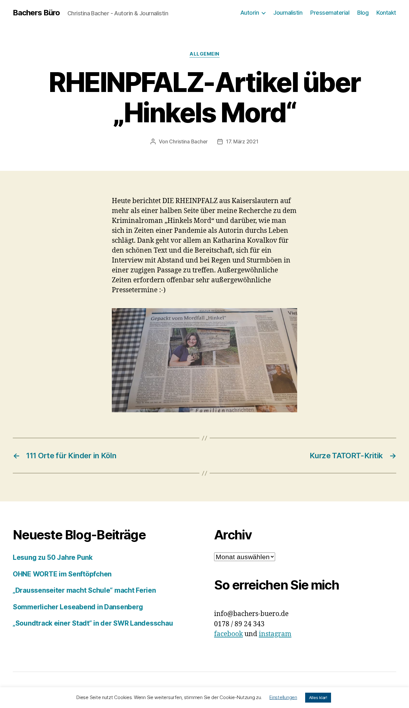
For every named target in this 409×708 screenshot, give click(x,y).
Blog (362, 12)
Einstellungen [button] (283, 697)
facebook (228, 634)
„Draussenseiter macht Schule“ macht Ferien (84, 590)
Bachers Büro (36, 13)
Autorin (249, 12)
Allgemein (204, 54)
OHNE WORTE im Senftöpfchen (62, 574)
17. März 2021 (242, 141)
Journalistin (287, 12)
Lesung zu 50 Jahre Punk (53, 557)
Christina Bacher (188, 141)
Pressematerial (329, 12)
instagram (275, 634)
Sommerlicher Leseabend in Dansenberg (78, 607)
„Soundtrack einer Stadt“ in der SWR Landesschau (93, 623)
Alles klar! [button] (318, 697)
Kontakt (386, 12)
